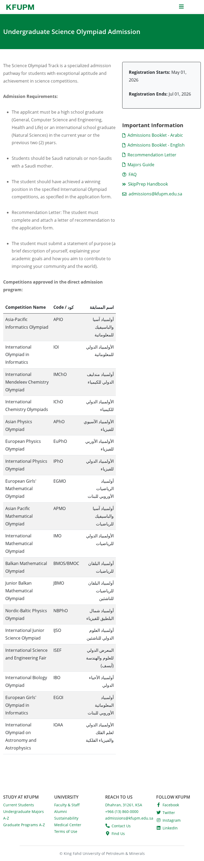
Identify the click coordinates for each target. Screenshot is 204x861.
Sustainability (66, 818)
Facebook (171, 804)
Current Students (18, 804)
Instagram (172, 820)
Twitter (169, 812)
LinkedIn (170, 827)
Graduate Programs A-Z (24, 824)
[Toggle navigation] (181, 6)
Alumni (60, 811)
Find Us (118, 833)
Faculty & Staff (67, 804)
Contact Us (121, 825)
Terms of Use (65, 831)
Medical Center (67, 824)
